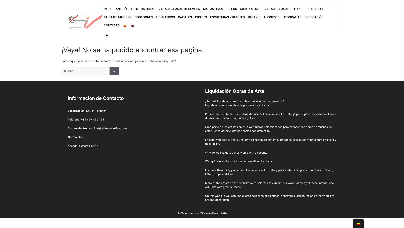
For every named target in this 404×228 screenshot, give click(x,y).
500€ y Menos (250, 9)
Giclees (201, 17)
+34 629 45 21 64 (92, 119)
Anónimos (271, 17)
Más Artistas (213, 9)
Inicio (108, 9)
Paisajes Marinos (118, 17)
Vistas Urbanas (276, 9)
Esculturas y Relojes (227, 17)
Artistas (148, 9)
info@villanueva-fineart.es (110, 128)
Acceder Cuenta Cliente (83, 146)
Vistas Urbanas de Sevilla (179, 9)
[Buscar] (114, 71)
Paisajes (185, 17)
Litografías (291, 17)
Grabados (314, 9)
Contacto (112, 25)
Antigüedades (127, 9)
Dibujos (254, 17)
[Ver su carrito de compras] (106, 35)
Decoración (314, 17)
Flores (297, 9)
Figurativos (165, 17)
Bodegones (144, 17)
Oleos (232, 9)
